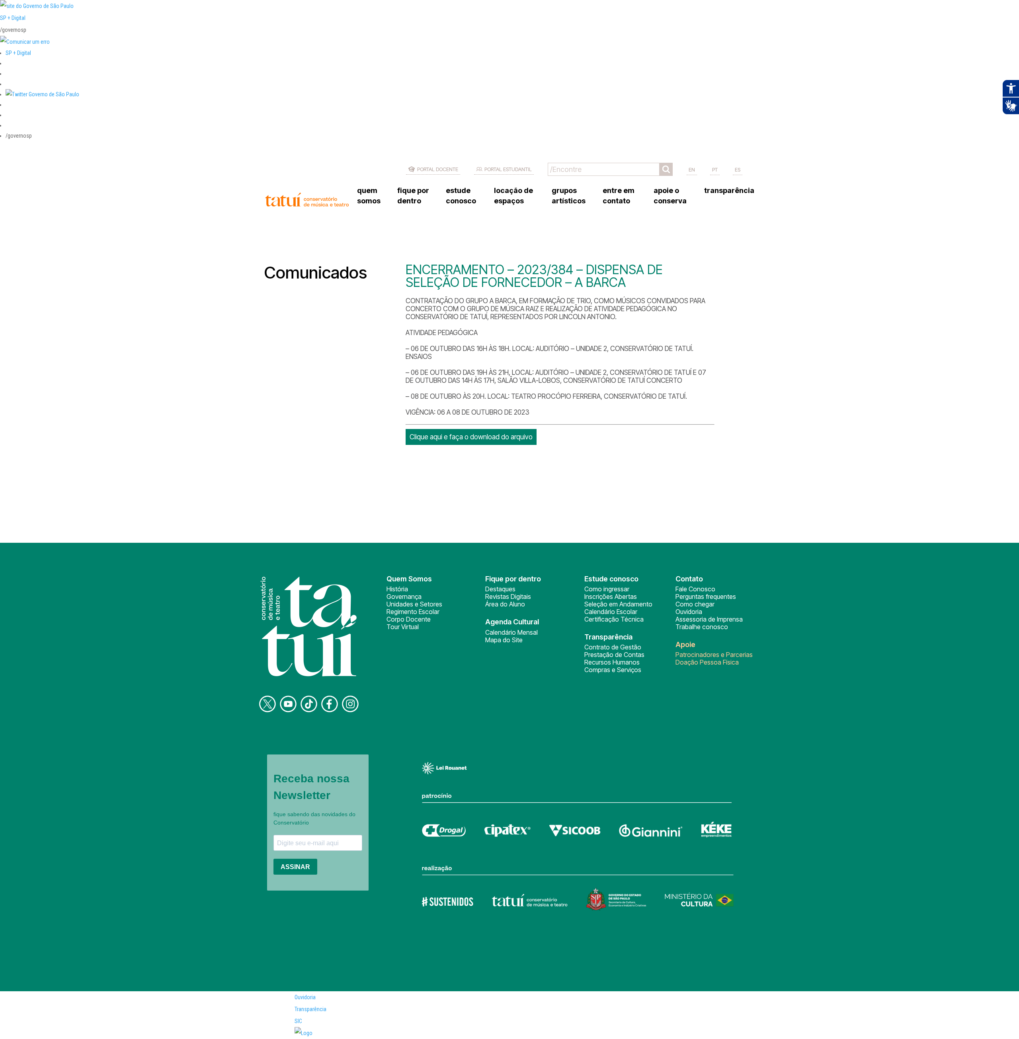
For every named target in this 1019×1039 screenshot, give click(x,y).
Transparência (310, 1009)
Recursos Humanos (612, 662)
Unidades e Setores (414, 604)
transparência (729, 190)
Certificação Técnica (614, 619)
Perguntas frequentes (705, 596)
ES (737, 169)
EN (692, 169)
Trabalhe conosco (701, 627)
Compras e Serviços (612, 670)
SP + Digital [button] (18, 53)
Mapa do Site (504, 640)
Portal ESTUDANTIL (508, 169)
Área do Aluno (505, 604)
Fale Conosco (695, 589)
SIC (298, 1021)
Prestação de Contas (614, 655)
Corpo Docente (409, 619)
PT (715, 169)
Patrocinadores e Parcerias (714, 655)
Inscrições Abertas (610, 596)
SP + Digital (12, 18)
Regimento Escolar (413, 612)
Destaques (500, 589)
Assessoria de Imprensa (709, 619)
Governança (404, 596)
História (397, 589)
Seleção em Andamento (618, 604)
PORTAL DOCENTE (437, 169)
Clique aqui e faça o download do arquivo (471, 437)
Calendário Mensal (511, 632)
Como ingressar (606, 589)
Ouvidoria (688, 612)
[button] (42, 94)
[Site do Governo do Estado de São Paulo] (37, 6)
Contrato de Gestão (612, 647)
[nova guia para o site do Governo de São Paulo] (25, 42)
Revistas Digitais (508, 596)
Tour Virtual (403, 627)
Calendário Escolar (610, 612)
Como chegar (694, 604)
